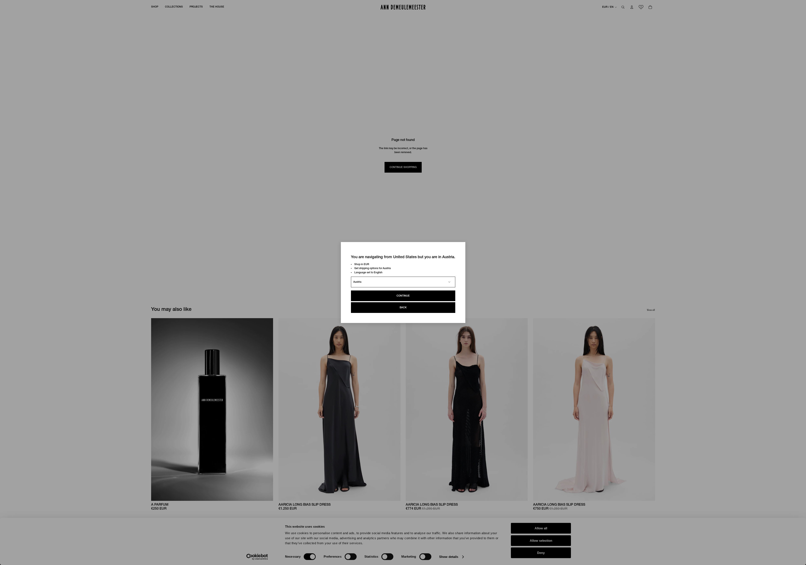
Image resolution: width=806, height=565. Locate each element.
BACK (403, 307)
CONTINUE (403, 296)
